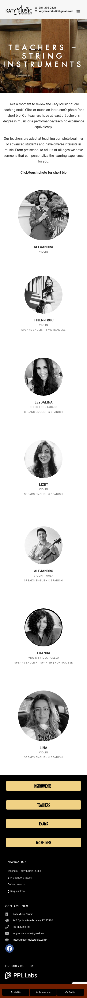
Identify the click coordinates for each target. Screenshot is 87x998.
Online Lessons (16, 884)
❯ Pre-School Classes (20, 877)
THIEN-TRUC (43, 320)
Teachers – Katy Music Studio (24, 870)
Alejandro (43, 571)
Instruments (42, 785)
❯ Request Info (16, 891)
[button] (78, 11)
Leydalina (44, 402)
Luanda (43, 653)
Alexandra (43, 247)
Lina (43, 748)
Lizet (43, 485)
